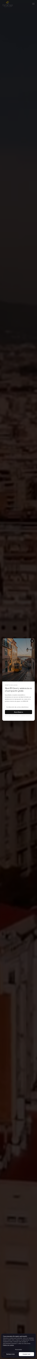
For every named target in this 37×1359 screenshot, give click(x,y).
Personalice (18, 1349)
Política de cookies (8, 1345)
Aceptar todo (26, 1354)
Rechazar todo (10, 1354)
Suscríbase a (18, 712)
